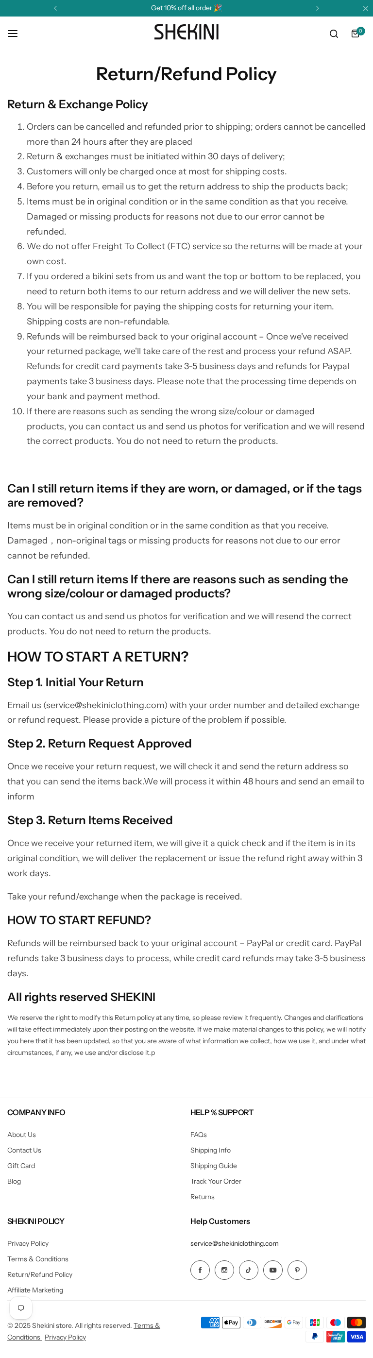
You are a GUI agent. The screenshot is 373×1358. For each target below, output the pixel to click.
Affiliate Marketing (35, 1290)
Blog (14, 1181)
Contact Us (24, 1150)
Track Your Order (215, 1181)
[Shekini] (186, 33)
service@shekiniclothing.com (234, 1243)
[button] (55, 8)
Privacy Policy (28, 1243)
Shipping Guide (213, 1165)
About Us (21, 1134)
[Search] (333, 33)
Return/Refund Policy (39, 1274)
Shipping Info (210, 1150)
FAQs (198, 1134)
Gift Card (21, 1165)
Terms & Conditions (37, 1259)
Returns (202, 1196)
